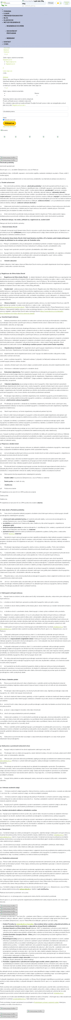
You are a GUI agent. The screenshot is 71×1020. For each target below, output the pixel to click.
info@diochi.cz (58, 627)
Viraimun (6, 52)
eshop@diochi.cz (5, 629)
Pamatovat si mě (10, 120)
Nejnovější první (11, 62)
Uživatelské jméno (9, 111)
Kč (60, 3)
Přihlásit (50, 3)
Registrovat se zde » (19, 105)
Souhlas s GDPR (52, 144)
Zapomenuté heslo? (9, 126)
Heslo (5, 118)
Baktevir (6, 50)
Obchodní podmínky (8, 144)
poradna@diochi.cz (19, 999)
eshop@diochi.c (25, 889)
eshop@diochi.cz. (6, 761)
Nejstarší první (10, 64)
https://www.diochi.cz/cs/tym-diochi (12, 307)
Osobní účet (66, 3)
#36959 (5, 77)
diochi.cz (12, 534)
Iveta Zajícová (7, 71)
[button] (37, 22)
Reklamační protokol (37, 144)
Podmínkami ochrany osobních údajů (46, 1002)
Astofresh (6, 48)
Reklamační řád (22, 144)
